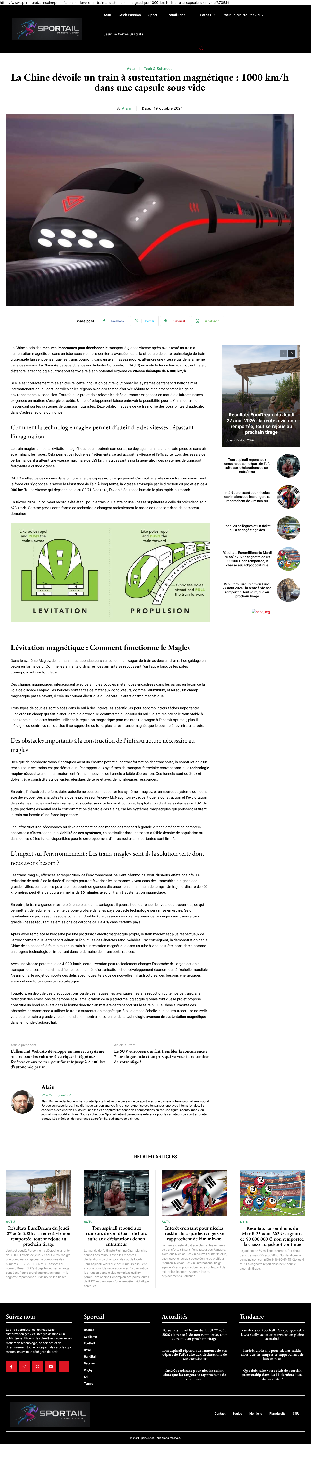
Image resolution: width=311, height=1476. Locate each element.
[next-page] (291, 353)
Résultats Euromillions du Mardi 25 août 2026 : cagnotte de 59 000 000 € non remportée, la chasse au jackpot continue (247, 559)
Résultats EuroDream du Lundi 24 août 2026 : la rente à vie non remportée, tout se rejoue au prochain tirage (247, 590)
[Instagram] (24, 1366)
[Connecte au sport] (50, 1414)
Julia (229, 440)
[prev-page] (283, 353)
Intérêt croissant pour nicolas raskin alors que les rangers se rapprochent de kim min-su (247, 497)
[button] (201, 48)
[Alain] (22, 1102)
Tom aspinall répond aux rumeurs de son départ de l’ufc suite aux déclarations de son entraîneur (247, 466)
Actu (131, 68)
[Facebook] (11, 1366)
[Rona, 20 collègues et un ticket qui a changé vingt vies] (288, 528)
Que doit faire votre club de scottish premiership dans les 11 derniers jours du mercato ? (272, 1374)
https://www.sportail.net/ (56, 1095)
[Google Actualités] (64, 1366)
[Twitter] (37, 1366)
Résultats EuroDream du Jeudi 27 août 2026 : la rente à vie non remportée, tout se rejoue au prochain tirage (261, 423)
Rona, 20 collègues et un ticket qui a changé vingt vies (247, 528)
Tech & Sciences (158, 68)
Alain (126, 108)
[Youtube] (50, 1366)
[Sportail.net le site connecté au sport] (47, 29)
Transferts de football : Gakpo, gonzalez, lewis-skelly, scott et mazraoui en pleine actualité (272, 1334)
